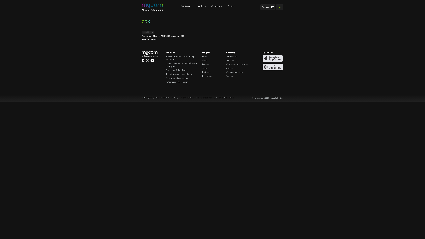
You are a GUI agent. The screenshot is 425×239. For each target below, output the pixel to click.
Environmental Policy (187, 98)
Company (215, 6)
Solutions (185, 6)
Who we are (231, 56)
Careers (229, 76)
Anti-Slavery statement (204, 98)
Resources (207, 76)
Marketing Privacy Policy (150, 98)
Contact (231, 6)
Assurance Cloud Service (177, 78)
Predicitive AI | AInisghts (176, 70)
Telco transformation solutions (179, 74)
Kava (281, 98)
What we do (231, 60)
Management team (234, 72)
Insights (200, 6)
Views (204, 60)
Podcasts (206, 72)
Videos (205, 68)
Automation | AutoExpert (177, 82)
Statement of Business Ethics (224, 98)
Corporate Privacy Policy (169, 98)
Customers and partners (237, 64)
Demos (205, 64)
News (204, 56)
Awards (229, 68)
